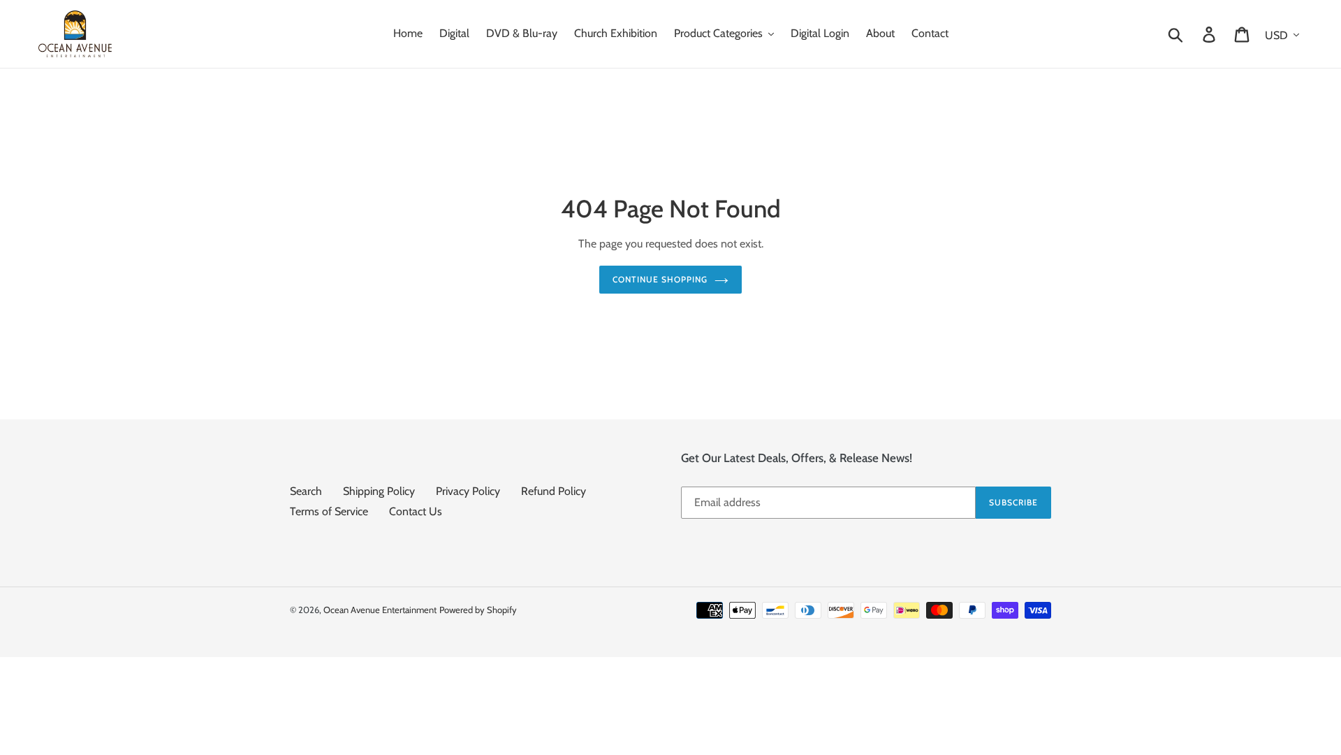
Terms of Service (329, 511)
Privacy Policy (468, 491)
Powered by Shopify (478, 609)
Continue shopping (660, 279)
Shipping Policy (379, 491)
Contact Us (415, 511)
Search (306, 491)
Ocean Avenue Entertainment (380, 609)
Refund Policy (553, 491)
